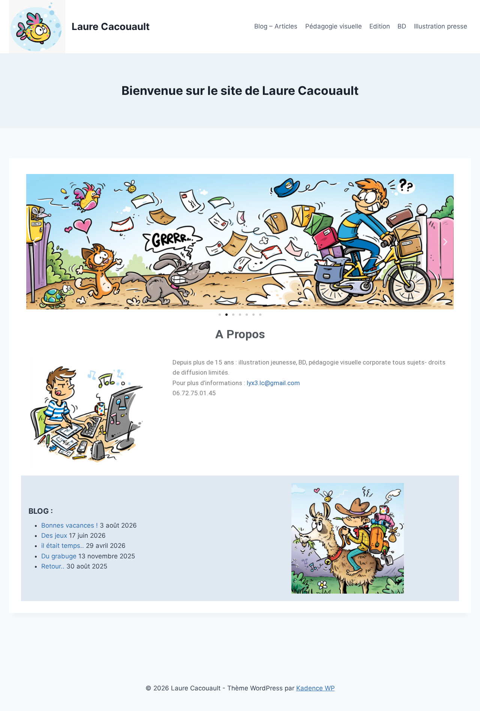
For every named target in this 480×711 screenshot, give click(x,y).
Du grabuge (58, 556)
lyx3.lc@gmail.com (273, 383)
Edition (379, 26)
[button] (34, 241)
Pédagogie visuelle (333, 26)
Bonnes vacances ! (69, 525)
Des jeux (54, 535)
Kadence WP (315, 688)
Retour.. (52, 566)
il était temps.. (62, 545)
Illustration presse (440, 26)
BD (402, 26)
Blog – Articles (275, 26)
